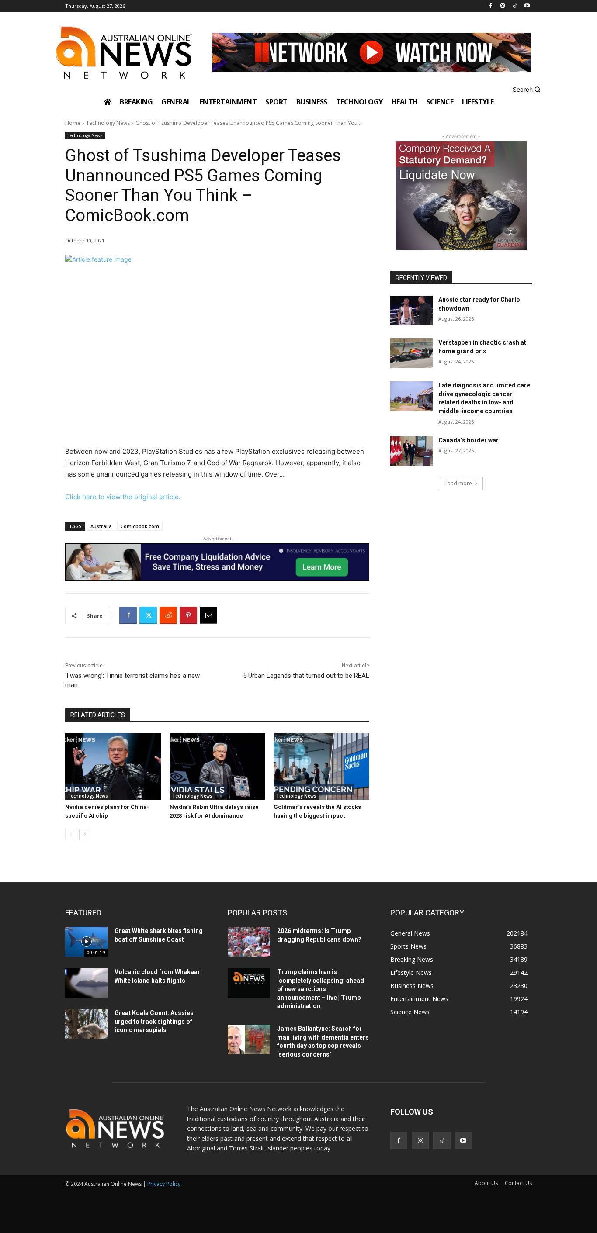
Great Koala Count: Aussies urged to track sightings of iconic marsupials (154, 1021)
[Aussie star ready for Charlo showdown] (411, 310)
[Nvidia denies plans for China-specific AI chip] (113, 766)
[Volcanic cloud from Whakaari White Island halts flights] (86, 983)
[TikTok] (515, 6)
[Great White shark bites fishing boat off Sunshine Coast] (86, 942)
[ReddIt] (168, 615)
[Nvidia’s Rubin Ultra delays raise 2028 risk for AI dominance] (217, 766)
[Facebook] (491, 6)
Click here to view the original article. (122, 497)
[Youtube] (527, 6)
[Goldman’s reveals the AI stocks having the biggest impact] (321, 766)
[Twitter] (148, 615)
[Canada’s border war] (411, 451)
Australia (101, 526)
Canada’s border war (468, 440)
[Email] (208, 615)
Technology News (108, 123)
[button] (528, 89)
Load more (458, 483)
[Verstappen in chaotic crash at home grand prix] (411, 353)
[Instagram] (503, 6)
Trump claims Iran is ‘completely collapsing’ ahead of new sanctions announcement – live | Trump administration (320, 988)
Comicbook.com (140, 526)
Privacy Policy (163, 1184)
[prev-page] (70, 834)
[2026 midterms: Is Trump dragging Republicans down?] (249, 942)
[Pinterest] (188, 615)
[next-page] (84, 834)
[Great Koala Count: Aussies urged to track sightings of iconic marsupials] (86, 1024)
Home (72, 123)
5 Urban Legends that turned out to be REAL (306, 676)
